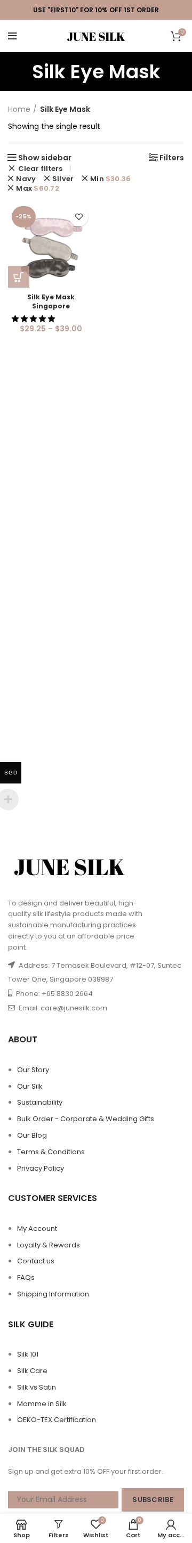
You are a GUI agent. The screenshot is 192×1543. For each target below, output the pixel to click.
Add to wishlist (78, 217)
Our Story (33, 1070)
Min (110, 178)
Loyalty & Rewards (48, 1245)
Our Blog (32, 1135)
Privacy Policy (40, 1168)
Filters (171, 157)
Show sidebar (44, 157)
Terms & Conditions (51, 1152)
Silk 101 (27, 1354)
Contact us (35, 1261)
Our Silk (30, 1086)
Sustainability (39, 1102)
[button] (34, 319)
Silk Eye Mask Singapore (51, 301)
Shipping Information (53, 1294)
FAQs (26, 1277)
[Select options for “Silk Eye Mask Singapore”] (18, 277)
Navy (26, 178)
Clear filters (40, 168)
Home (19, 109)
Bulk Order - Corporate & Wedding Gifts (85, 1119)
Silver (63, 178)
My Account (37, 1228)
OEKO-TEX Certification (56, 1420)
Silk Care (32, 1371)
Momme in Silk (42, 1404)
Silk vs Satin (36, 1387)
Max (37, 188)
